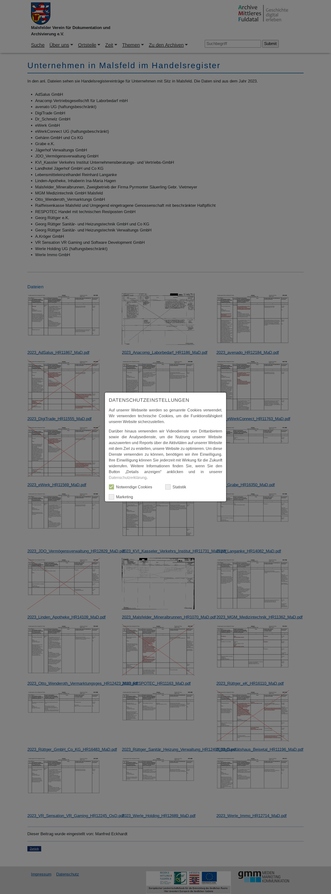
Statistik (179, 487)
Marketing (124, 497)
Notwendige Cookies (134, 487)
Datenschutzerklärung (128, 478)
